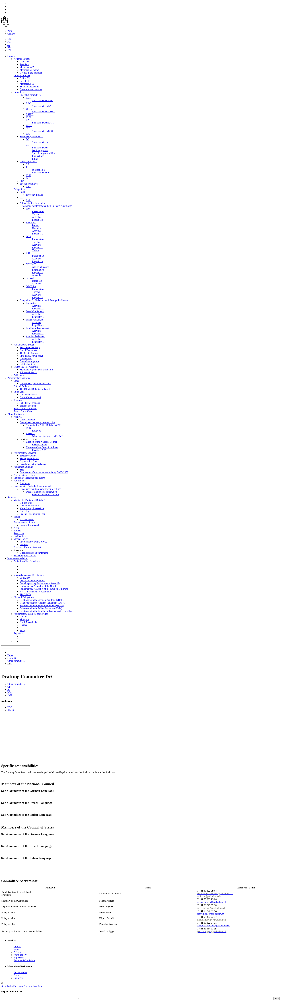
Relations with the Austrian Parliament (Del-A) (42, 602)
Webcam (24, 544)
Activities (36, 217)
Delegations (19, 189)
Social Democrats (28, 350)
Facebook (18, 986)
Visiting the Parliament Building (29, 500)
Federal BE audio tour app (32, 514)
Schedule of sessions (30, 403)
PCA (22, 181)
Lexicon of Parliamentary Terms (29, 478)
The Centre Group (29, 353)
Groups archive (27, 419)
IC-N (28, 175)
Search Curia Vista (23, 411)
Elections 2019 (39, 444)
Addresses (19, 375)
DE (9, 39)
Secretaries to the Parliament (33, 464)
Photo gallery (20, 955)
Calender (36, 228)
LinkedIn (8, 986)
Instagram (37, 986)
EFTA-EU (31, 222)
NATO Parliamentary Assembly (35, 591)
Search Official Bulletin (25, 408)
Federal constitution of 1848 (45, 494)
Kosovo (23, 625)
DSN (28, 428)
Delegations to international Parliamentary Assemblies (46, 206)
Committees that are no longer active (37, 422)
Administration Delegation (32, 203)
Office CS (25, 78)
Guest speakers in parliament (34, 552)
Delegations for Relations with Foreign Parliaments (44, 300)
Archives (18, 416)
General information (29, 505)
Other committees (28, 161)
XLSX (10, 710)
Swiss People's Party (30, 347)
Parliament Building (23, 466)
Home (10, 655)
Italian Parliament (34, 319)
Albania (23, 616)
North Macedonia (28, 622)
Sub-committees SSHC (43, 111)
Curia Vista (19, 392)
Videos (35, 250)
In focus (17, 530)
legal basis (37, 281)
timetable (36, 275)
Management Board (29, 458)
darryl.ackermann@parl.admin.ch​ (213, 925)
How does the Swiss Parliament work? (32, 486)
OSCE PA (31, 286)
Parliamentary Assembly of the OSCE (38, 586)
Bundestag (31, 303)
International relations (17, 558)
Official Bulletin (21, 386)
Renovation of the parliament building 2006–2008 (44, 472)
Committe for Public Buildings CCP (43, 425)
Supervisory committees (31, 136)
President (24, 64)
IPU (28, 253)
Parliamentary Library (24, 522)
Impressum (19, 957)
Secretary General (28, 455)
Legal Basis (37, 308)
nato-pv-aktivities (40, 267)
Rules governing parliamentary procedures (40, 489)
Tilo (22, 469)
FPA (28, 208)
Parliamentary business (18, 378)
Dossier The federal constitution (41, 491)
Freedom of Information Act (27, 547)
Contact (11, 33)
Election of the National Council (41, 441)
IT (8, 44)
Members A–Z (27, 67)
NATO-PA (31, 264)
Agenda (17, 952)
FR (8, 41)
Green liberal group (29, 361)
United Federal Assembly (26, 367)
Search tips (19, 533)
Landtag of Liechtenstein (38, 328)
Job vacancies (20, 972)
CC (27, 145)
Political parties (27, 364)
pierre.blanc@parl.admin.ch (210, 914)
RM (9, 47)
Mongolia (24, 619)
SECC (29, 125)
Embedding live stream (25, 555)
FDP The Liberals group (31, 355)
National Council (22, 59)
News (16, 527)
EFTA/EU (25, 577)
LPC (28, 186)
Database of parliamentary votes (35, 383)
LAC (28, 103)
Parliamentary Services (25, 453)
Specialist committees (30, 95)
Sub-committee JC (41, 172)
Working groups (40, 150)
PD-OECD (25, 594)
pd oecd (30, 278)
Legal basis (37, 219)
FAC (28, 97)
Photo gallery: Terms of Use (33, 541)
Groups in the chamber (31, 72)
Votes (16, 380)
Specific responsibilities (43, 153)
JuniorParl (18, 978)
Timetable (37, 214)
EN (9, 50)
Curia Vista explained (30, 397)
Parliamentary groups (24, 344)
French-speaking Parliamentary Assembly (40, 583)
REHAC (30, 433)
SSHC (29, 108)
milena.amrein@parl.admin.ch (211, 902)
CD (21, 197)
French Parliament (35, 311)
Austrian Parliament (35, 336)
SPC (28, 128)
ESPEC (29, 114)
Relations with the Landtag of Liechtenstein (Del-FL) (46, 611)
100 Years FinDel (34, 194)
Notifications (20, 536)
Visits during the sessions (32, 508)
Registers (18, 633)
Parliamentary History (24, 475)
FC (27, 139)
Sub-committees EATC (43, 122)
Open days (25, 511)
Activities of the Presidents (26, 561)
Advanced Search (28, 372)
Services (11, 497)
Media (17, 516)
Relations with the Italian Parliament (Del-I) (41, 608)
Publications (38, 156)
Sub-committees (40, 142)
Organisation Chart (29, 461)
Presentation (38, 211)
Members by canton (29, 70)
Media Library (21, 539)
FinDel (23, 192)
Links (35, 158)
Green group (26, 358)
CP (27, 164)
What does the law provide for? (47, 436)
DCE (28, 236)
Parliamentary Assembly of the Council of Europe (44, 589)
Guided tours (26, 503)
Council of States (22, 75)
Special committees (29, 183)
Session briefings (28, 405)
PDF (9, 707)
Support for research (29, 525)
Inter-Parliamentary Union (32, 580)
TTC (28, 117)
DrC (28, 178)
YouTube (27, 986)
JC (27, 167)
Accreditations (27, 519)
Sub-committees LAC (42, 106)
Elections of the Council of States (42, 447)
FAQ (22, 630)
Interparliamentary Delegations (28, 575)
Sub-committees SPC (42, 131)
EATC (29, 120)
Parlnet (10, 31)
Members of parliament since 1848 (36, 369)
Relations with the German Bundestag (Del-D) (42, 600)
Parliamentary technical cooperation (31, 613)
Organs (10, 56)
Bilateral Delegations (24, 597)
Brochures (25, 483)
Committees (19, 92)
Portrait (35, 225)
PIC (28, 133)
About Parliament (16, 414)
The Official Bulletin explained (35, 389)
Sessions (18, 400)
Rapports (36, 430)
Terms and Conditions (24, 960)
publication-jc (38, 170)
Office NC (25, 61)
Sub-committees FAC (42, 100)
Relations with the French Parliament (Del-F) (42, 605)
